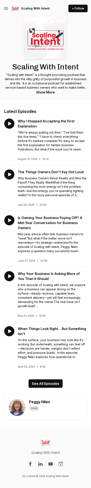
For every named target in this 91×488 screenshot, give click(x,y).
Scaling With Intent (35, 8)
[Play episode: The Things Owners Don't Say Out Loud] (9, 174)
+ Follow (78, 8)
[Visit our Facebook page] (30, 464)
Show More (45, 92)
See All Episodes (45, 383)
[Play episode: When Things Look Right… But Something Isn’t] (9, 331)
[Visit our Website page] (61, 464)
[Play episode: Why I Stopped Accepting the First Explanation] (9, 124)
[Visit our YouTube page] (50, 464)
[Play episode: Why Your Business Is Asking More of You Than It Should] (9, 276)
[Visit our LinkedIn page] (40, 464)
